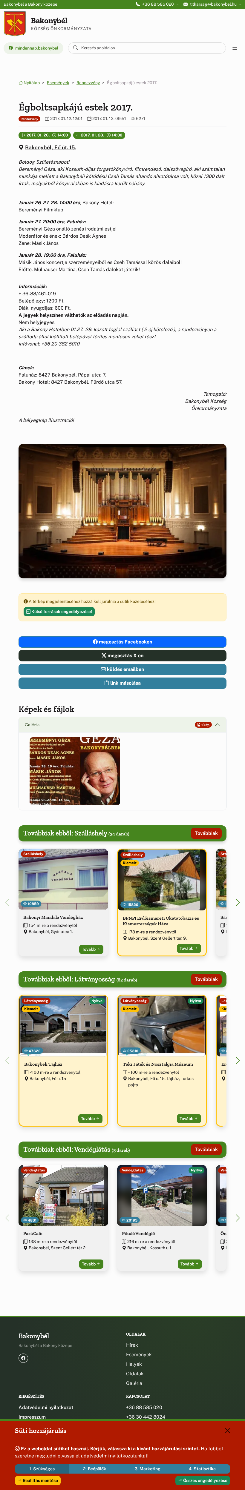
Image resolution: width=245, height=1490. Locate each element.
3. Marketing (147, 1468)
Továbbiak (206, 833)
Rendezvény (88, 82)
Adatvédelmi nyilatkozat (46, 1407)
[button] (75, 771)
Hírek (132, 1345)
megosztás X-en (124, 655)
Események (58, 82)
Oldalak (135, 1374)
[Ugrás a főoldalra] (15, 24)
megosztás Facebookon (125, 642)
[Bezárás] (227, 1430)
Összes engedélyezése (204, 1480)
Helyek (134, 1364)
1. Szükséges (42, 1468)
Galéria (134, 1383)
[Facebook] (23, 1358)
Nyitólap (31, 82)
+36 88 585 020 (144, 1407)
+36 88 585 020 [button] (158, 4)
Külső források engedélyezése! (61, 611)
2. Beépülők (94, 1468)
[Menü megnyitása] (234, 48)
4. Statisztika (202, 1468)
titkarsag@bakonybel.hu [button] (213, 4)
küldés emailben (125, 669)
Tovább (89, 949)
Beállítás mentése (40, 1480)
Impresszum (32, 1417)
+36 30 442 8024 (145, 1417)
